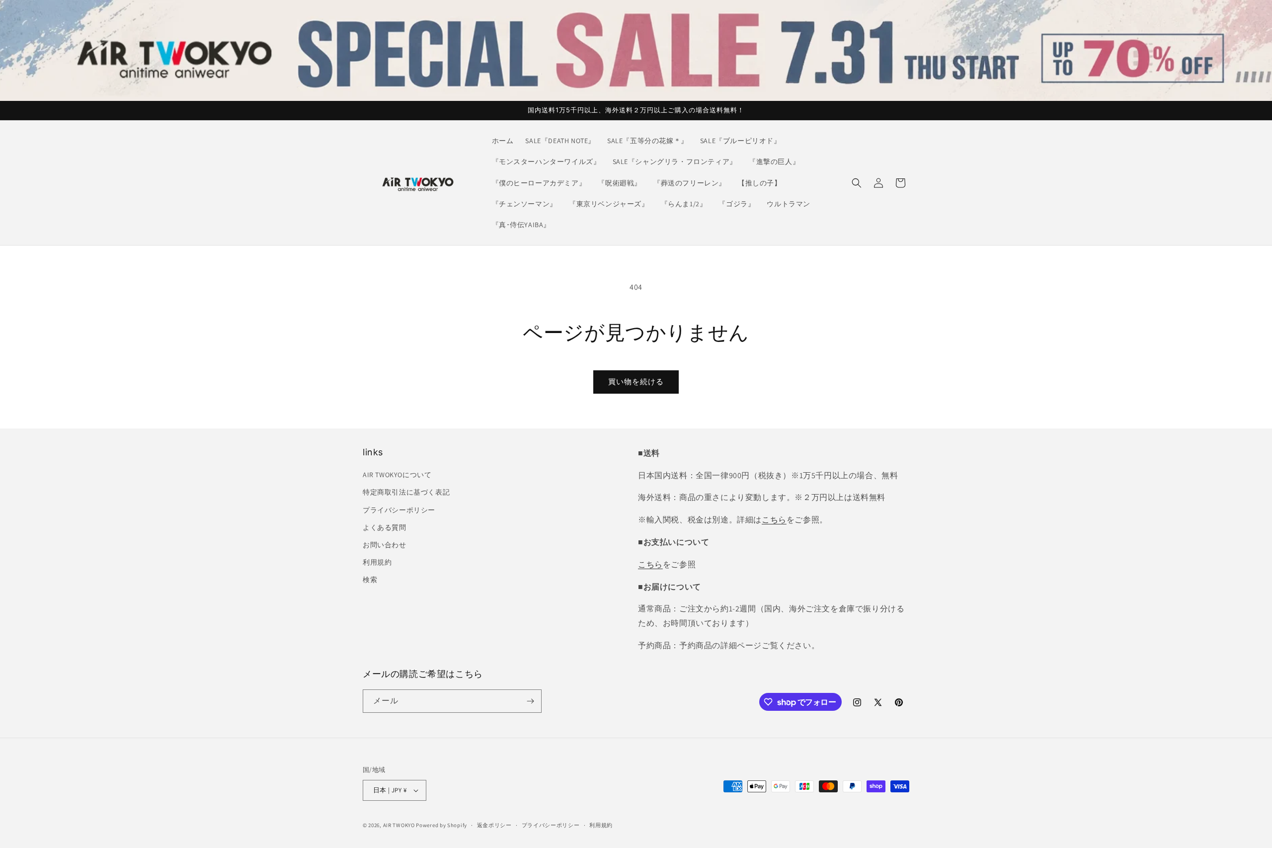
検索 (370, 579)
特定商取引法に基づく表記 (406, 492)
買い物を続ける (636, 381)
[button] (857, 183)
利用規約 (377, 562)
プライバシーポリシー (399, 510)
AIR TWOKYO (399, 825)
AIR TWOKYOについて (397, 474)
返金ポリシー (494, 825)
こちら (774, 519)
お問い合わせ (384, 544)
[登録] (530, 701)
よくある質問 (384, 527)
